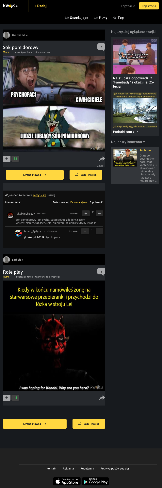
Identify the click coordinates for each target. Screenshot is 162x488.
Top (121, 18)
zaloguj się (39, 195)
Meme (6, 52)
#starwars (40, 276)
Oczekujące (79, 18)
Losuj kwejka (89, 174)
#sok (17, 52)
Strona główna (32, 174)
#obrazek (21, 276)
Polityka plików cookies (115, 468)
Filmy (103, 18)
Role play (13, 272)
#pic (48, 276)
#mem (30, 276)
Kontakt (51, 468)
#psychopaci (27, 52)
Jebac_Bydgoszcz (34, 231)
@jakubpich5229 (34, 237)
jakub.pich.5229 (25, 213)
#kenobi (55, 276)
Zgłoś (100, 166)
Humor (6, 276)
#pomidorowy (43, 52)
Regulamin (87, 468)
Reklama (68, 468)
